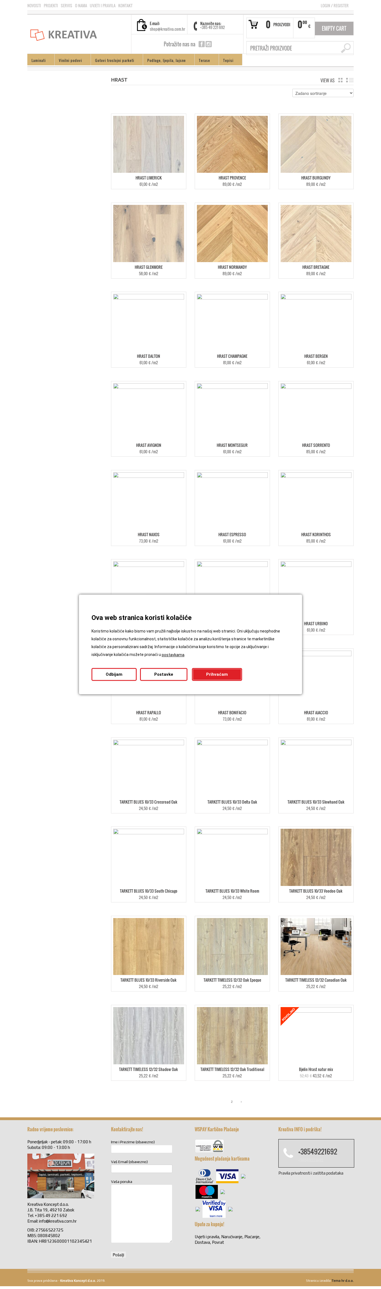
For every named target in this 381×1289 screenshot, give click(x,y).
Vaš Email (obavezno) (129, 1161)
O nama (81, 5)
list (350, 80)
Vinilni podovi (68, 61)
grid (340, 80)
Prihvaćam (217, 674)
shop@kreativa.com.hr (167, 29)
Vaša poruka (121, 1181)
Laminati (36, 61)
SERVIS (66, 5)
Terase (202, 61)
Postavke (163, 674)
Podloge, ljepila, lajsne (164, 61)
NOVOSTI (34, 5)
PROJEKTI (51, 5)
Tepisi (226, 61)
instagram (209, 44)
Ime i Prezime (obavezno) (133, 1142)
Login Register (335, 5)
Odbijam (114, 674)
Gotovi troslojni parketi (112, 61)
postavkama (173, 655)
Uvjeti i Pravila (102, 5)
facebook (202, 44)
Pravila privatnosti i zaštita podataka (310, 1173)
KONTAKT (125, 5)
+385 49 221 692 (212, 27)
